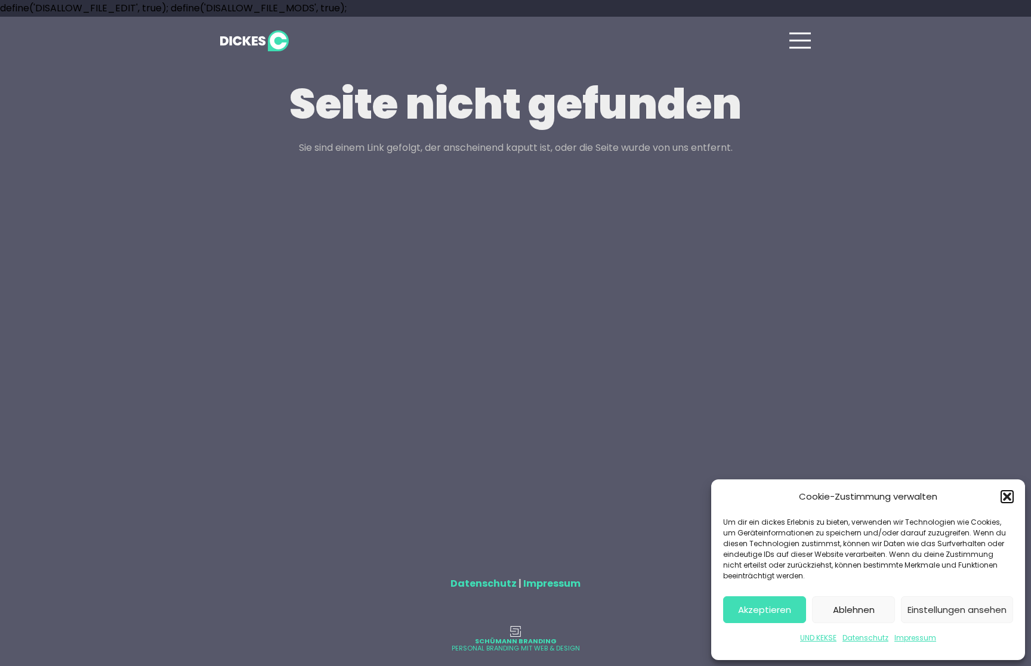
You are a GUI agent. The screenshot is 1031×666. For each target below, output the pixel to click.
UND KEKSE (818, 638)
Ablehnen (854, 609)
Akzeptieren (764, 609)
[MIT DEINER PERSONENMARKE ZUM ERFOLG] (515, 631)
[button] (1007, 497)
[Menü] (800, 40)
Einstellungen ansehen (957, 609)
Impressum (915, 638)
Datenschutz (865, 638)
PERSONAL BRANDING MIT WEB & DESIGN (516, 648)
